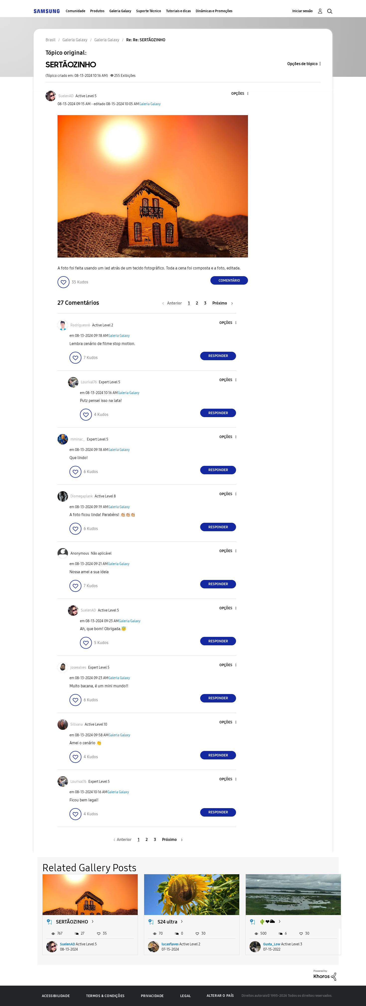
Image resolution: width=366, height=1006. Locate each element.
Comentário (229, 280)
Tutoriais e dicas (178, 11)
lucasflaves (170, 944)
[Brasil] (47, 11)
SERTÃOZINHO (72, 922)
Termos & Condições (105, 996)
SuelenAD (67, 944)
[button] (239, 93)
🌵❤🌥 (267, 922)
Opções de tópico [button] (302, 63)
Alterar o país (220, 996)
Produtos (97, 11)
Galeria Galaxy (120, 11)
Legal (185, 996)
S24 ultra (167, 922)
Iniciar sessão (302, 11)
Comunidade (75, 11)
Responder (218, 356)
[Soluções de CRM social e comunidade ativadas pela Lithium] (325, 975)
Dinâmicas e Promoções (214, 11)
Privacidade (152, 996)
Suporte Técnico (148, 11)
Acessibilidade (56, 996)
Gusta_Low (271, 944)
